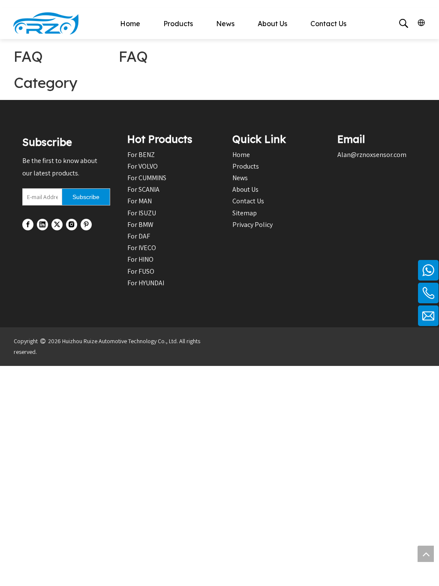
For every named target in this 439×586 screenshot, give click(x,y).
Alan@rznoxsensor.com (371, 154)
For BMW (140, 224)
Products (178, 23)
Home (130, 23)
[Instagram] (71, 224)
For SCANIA (143, 189)
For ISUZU (141, 212)
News (225, 23)
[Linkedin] (42, 224)
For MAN (139, 200)
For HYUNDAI (145, 282)
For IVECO (141, 247)
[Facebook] (27, 224)
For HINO (140, 259)
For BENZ (141, 154)
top (426, 554)
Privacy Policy (252, 224)
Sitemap (244, 212)
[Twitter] (57, 224)
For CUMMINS (146, 177)
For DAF (138, 236)
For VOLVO (142, 166)
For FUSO (140, 271)
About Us (272, 23)
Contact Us (328, 23)
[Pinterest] (86, 224)
